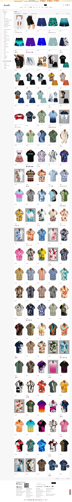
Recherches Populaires (7, 61)
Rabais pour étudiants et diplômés (50, 494)
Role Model (47, 492)
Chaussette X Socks (7, 65)
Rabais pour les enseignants (50, 495)
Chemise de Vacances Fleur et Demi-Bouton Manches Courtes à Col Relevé (19, 183)
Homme (5, 41)
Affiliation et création (49, 491)
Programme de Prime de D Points (40, 491)
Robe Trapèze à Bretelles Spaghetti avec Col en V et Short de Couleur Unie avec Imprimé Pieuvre (53, 104)
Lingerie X (5, 64)
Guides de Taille (28, 491)
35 (66, 13)
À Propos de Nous (18, 490)
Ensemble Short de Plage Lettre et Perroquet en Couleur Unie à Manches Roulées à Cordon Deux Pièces (19, 104)
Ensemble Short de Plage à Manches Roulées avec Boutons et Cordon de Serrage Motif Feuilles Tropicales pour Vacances (41, 104)
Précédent (57, 13)
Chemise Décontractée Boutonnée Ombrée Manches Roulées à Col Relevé (53, 124)
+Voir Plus (5, 68)
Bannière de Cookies (19, 494)
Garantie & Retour (28, 496)
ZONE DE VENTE (6, 46)
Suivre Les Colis (28, 494)
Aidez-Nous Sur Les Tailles (39, 495)
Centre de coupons (38, 494)
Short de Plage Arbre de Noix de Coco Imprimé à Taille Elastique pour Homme (64, 49)
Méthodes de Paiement (29, 492)
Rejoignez (54, 483)
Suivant (68, 13)
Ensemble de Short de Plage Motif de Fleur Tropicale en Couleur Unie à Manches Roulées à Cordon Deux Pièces (30, 104)
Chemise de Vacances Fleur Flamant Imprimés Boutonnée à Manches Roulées (41, 124)
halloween (5, 57)
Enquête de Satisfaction (39, 492)
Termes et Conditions (19, 495)
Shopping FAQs (28, 490)
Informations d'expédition (29, 495)
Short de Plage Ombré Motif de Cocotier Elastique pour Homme (19, 49)
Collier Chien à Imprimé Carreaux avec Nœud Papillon (19, 124)
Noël (4, 53)
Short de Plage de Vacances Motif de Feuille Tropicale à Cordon (53, 49)
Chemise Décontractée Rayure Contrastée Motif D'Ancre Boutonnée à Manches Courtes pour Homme (64, 124)
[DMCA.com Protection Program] (47, 500)
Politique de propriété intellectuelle (21, 491)
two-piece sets (6, 24)
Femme (5, 13)
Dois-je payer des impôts (39, 490)
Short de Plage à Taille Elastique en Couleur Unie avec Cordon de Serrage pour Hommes (30, 49)
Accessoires (5, 32)
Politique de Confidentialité (19, 492)
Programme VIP (48, 490)
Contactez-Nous (38, 496)
